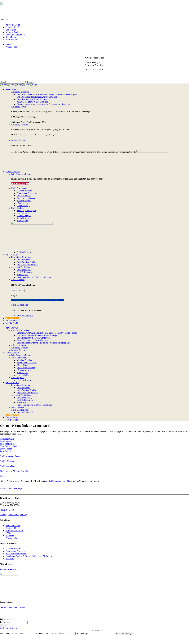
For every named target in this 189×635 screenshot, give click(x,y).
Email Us (4, 74)
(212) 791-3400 (7, 510)
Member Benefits (13, 548)
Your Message (82, 633)
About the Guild (13, 25)
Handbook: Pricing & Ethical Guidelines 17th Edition (29, 556)
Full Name (4, 633)
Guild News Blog (7, 466)
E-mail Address (42, 633)
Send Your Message (124, 634)
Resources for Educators (16, 553)
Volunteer (10, 535)
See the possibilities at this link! (13, 607)
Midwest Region (13, 32)
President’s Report (20, 183)
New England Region (15, 35)
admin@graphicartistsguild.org (58, 481)
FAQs (8, 44)
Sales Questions (7, 79)
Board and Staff (12, 27)
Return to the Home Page (11, 488)
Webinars (10, 558)
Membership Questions (10, 77)
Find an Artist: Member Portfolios (14, 471)
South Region (12, 37)
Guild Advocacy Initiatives (11, 456)
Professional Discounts (15, 551)
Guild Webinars (7, 461)
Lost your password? (9, 628)
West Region (11, 40)
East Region (11, 30)
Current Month (18, 291)
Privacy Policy (12, 47)
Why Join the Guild (14, 530)
